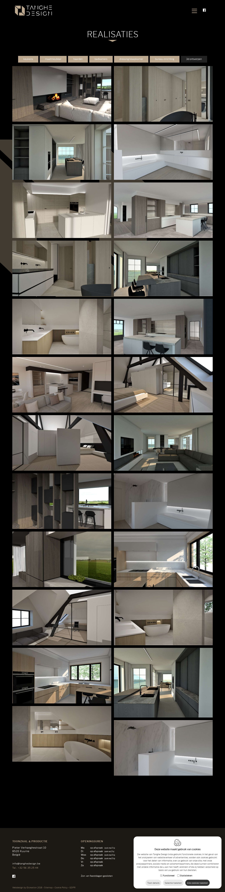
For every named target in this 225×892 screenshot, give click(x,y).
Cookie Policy (61, 887)
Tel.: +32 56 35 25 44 (25, 867)
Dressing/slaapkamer (131, 59)
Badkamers (101, 59)
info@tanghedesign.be (26, 863)
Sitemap (48, 887)
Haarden (78, 59)
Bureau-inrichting (164, 59)
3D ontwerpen (194, 59)
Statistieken (186, 875)
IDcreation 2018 (27, 887)
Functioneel (169, 875)
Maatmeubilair (53, 59)
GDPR (72, 887)
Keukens (28, 59)
